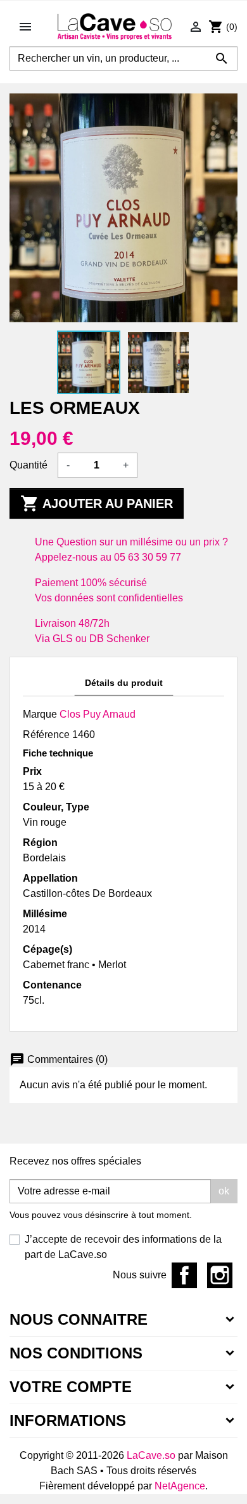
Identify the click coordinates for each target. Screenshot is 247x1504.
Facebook (184, 1275)
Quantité (29, 465)
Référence (46, 734)
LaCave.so (151, 1455)
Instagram (219, 1275)
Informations (68, 1420)
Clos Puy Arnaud (98, 714)
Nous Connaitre (79, 1319)
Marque (40, 714)
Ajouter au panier (96, 503)
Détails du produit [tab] (124, 683)
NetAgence (180, 1485)
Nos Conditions (76, 1353)
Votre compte (71, 1386)
